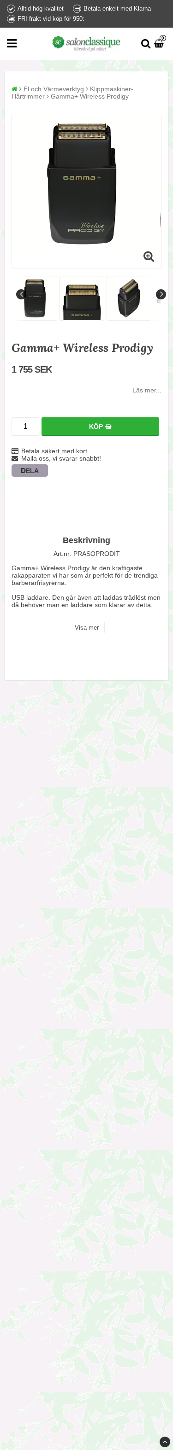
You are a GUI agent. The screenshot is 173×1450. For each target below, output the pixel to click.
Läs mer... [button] (146, 390)
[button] (160, 44)
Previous (21, 294)
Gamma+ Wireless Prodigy (90, 96)
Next (161, 294)
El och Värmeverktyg (54, 89)
